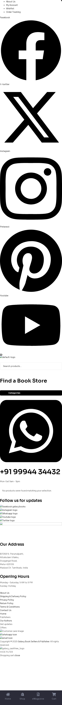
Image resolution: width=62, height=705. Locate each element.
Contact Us (5, 610)
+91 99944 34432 (30, 471)
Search (58, 366)
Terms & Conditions (10, 607)
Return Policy (6, 603)
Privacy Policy (7, 600)
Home (3, 613)
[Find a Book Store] (1, 375)
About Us (4, 593)
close (17, 655)
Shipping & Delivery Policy (13, 596)
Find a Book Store (23, 380)
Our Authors (6, 620)
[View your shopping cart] (1, 360)
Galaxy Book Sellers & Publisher (33, 641)
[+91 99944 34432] (31, 466)
